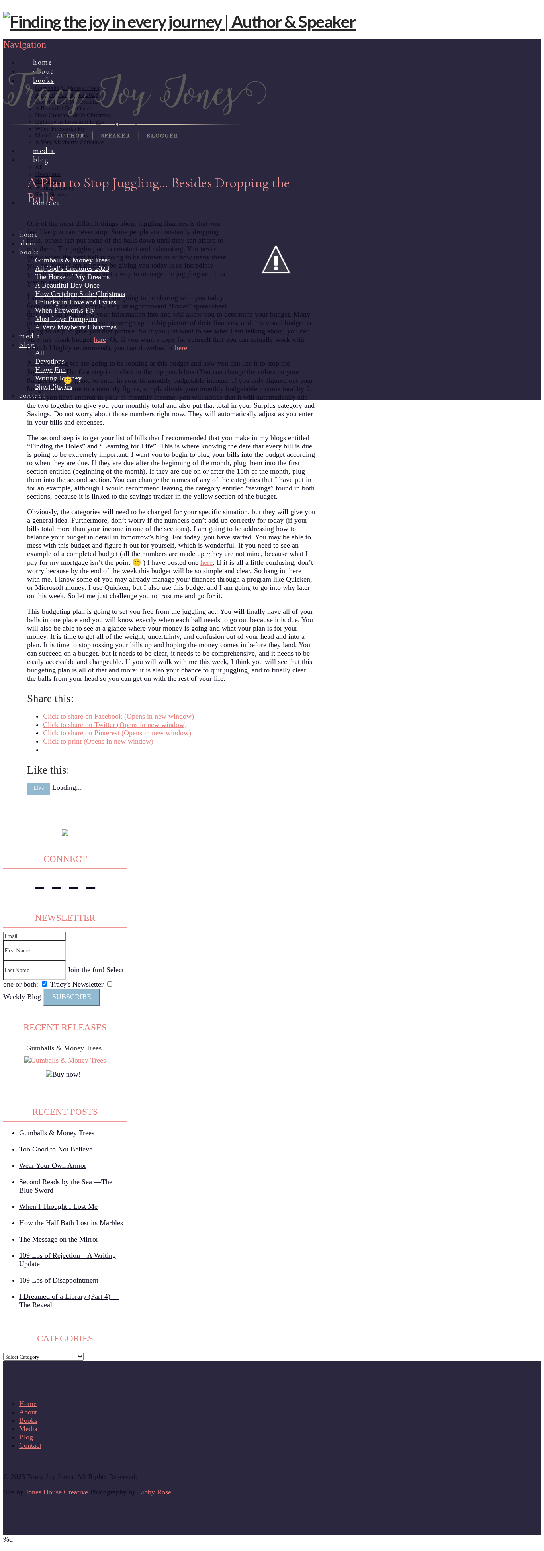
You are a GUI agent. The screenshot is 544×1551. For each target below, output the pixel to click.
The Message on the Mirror (58, 1239)
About (28, 1412)
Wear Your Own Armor (52, 1165)
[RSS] (22, 7)
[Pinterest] (17, 7)
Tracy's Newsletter (77, 984)
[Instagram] (11, 7)
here (100, 339)
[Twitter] (56, 882)
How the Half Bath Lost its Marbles (71, 1223)
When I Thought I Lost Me (58, 1206)
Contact (30, 1445)
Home (28, 1404)
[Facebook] (6, 7)
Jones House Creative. (56, 1492)
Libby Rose (154, 1492)
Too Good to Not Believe (55, 1149)
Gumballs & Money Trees (64, 1048)
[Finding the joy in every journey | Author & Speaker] (179, 21)
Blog (26, 1437)
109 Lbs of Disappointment (58, 1280)
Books (28, 1420)
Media (28, 1429)
